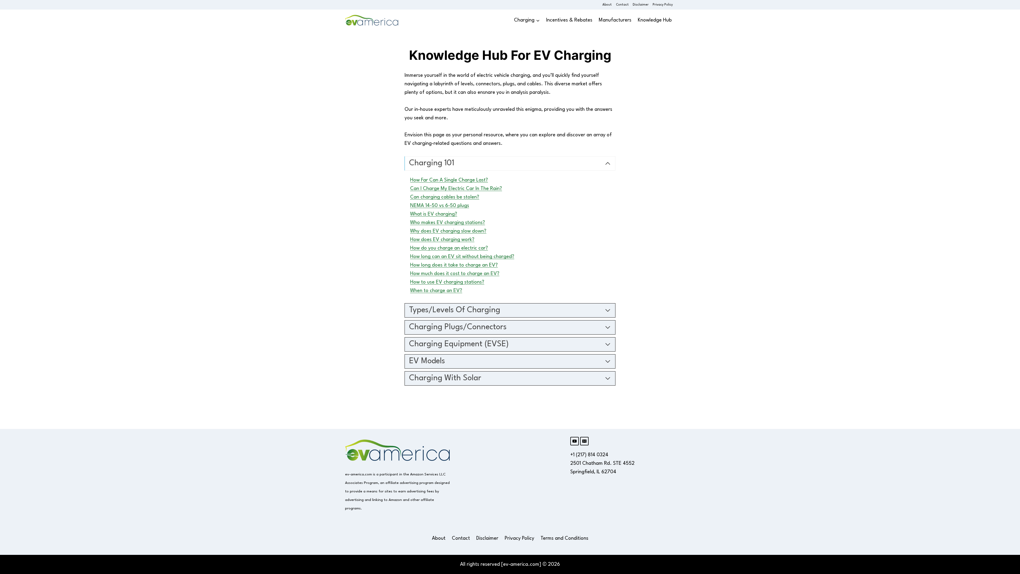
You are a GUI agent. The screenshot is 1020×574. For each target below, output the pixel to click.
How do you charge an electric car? (449, 248)
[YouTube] (574, 441)
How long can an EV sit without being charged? (462, 256)
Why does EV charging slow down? (448, 231)
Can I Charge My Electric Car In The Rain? (456, 188)
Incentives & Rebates (569, 20)
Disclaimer (641, 4)
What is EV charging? (433, 214)
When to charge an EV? (436, 290)
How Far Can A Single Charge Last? (449, 180)
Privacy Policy (663, 4)
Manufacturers (615, 20)
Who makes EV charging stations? (447, 222)
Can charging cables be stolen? (444, 197)
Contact (622, 4)
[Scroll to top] (1007, 494)
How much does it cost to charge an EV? (454, 273)
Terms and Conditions (564, 538)
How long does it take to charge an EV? (454, 265)
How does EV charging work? (442, 239)
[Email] (584, 441)
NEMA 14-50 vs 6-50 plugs (439, 205)
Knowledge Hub (655, 20)
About (607, 4)
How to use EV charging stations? (447, 282)
